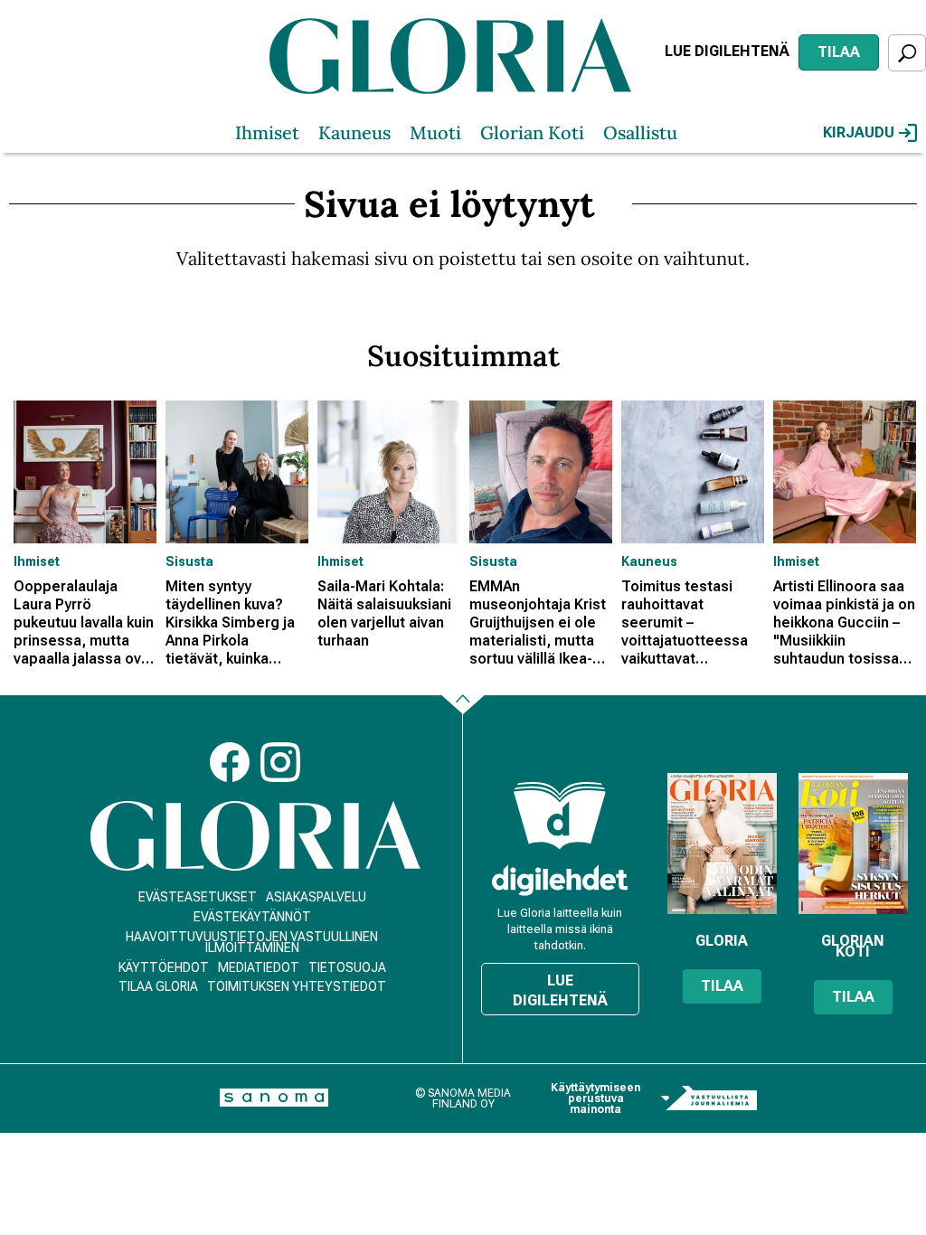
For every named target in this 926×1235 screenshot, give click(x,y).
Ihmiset (267, 132)
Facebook (230, 762)
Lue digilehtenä (727, 51)
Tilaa (838, 52)
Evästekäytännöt (252, 917)
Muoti (435, 132)
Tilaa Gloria (158, 986)
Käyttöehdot (163, 967)
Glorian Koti (532, 132)
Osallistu (640, 132)
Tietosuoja (347, 967)
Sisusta (189, 561)
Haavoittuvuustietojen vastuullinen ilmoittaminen (252, 942)
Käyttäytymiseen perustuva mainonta (595, 1098)
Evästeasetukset (197, 897)
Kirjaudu (858, 132)
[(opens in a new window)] (560, 880)
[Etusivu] (255, 836)
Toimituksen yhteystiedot (296, 986)
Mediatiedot (258, 967)
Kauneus (354, 132)
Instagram (280, 762)
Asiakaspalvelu (316, 897)
